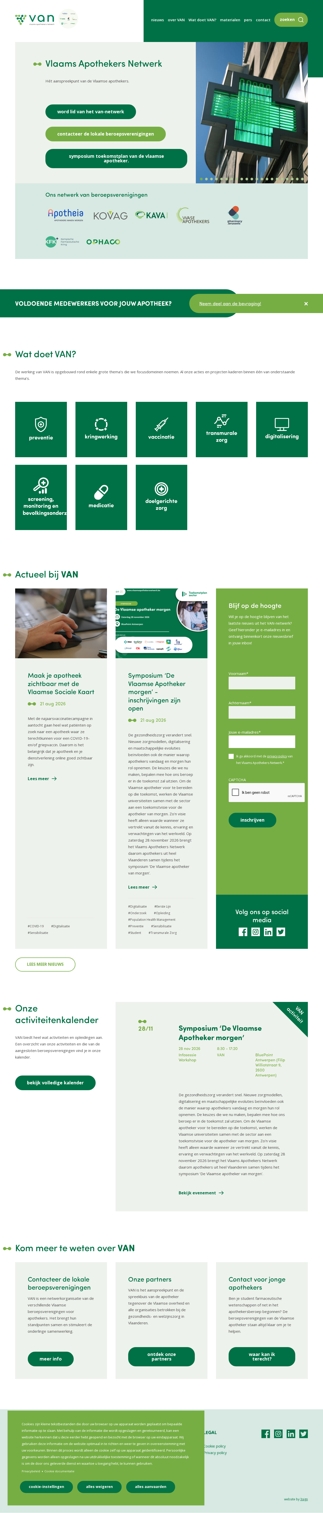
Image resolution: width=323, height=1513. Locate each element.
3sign (304, 1499)
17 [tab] (282, 179)
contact (263, 19)
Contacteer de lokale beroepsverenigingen (105, 134)
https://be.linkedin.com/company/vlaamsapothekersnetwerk (268, 932)
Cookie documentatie (59, 1471)
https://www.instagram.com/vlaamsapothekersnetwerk (255, 932)
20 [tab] (297, 179)
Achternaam (239, 702)
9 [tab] (241, 179)
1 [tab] (201, 179)
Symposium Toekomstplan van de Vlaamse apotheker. (116, 158)
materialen (230, 19)
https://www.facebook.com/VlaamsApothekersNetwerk (243, 932)
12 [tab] (256, 179)
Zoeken (287, 19)
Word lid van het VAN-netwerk (90, 111)
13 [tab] (261, 179)
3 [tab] (211, 179)
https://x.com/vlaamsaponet (281, 932)
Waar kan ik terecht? (262, 1356)
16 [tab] (277, 179)
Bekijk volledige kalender (55, 1083)
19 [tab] (292, 179)
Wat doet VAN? (202, 19)
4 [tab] (216, 179)
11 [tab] (251, 179)
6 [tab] (226, 179)
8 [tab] (236, 179)
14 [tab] (267, 179)
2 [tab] (206, 179)
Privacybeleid (31, 1471)
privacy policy (277, 756)
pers (248, 19)
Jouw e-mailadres (244, 732)
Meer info (51, 1359)
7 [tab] (231, 179)
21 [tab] (302, 179)
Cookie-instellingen (46, 1486)
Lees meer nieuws (45, 964)
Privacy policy (215, 1452)
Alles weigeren (99, 1486)
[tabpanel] (252, 112)
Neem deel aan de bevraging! (230, 303)
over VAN (176, 19)
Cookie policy (214, 1446)
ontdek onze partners (161, 1356)
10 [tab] (246, 179)
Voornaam (237, 673)
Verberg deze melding (306, 303)
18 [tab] (287, 179)
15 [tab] (272, 179)
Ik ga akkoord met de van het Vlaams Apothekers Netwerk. (264, 759)
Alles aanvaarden (150, 1486)
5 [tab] (221, 179)
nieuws (157, 19)
